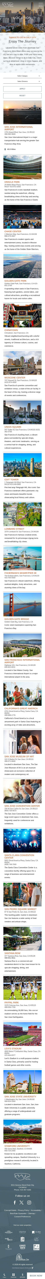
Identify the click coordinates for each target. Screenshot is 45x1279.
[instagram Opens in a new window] (29, 1204)
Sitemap (31, 1213)
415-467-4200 (25, 1190)
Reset (22, 96)
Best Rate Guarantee (18, 1213)
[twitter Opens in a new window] (21, 1204)
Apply (22, 89)
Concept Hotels (10, 1210)
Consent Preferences (22, 1217)
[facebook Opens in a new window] (15, 1204)
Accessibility (36, 1210)
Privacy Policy (23, 1210)
